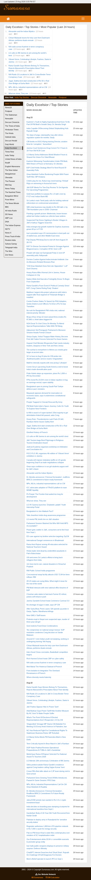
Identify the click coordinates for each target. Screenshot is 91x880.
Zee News (9, 255)
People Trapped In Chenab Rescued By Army (44, 402)
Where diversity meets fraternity (39, 677)
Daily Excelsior (11, 148)
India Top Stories (22, 97)
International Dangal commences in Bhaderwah (45, 540)
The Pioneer (10, 181)
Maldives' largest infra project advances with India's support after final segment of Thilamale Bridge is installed (47, 294)
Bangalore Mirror (11, 196)
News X (8, 233)
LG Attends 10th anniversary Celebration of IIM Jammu (48, 761)
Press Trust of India (12, 236)
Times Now (9, 152)
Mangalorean (10, 174)
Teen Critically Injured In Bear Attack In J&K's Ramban (48, 744)
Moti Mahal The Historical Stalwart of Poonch (44, 667)
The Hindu (9, 133)
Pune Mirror (9, 200)
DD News (9, 214)
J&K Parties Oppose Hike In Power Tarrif (42, 707)
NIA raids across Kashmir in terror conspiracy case (46, 663)
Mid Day (8, 185)
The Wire (8, 251)
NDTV (7, 229)
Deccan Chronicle (38, 97)
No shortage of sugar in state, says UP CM (43, 605)
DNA (7, 222)
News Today (10, 189)
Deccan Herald (11, 141)
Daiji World (9, 144)
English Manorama (12, 166)
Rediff (7, 163)
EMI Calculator (53, 877)
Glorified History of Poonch (37, 432)
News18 (8, 107)
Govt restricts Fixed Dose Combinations (42, 626)
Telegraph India (11, 247)
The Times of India (12, 126)
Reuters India (10, 240)
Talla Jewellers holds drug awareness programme (46, 515)
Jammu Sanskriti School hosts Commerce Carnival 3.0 (48, 601)
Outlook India (10, 137)
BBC (7, 207)
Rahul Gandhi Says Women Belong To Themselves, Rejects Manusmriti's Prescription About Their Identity (29, 68)
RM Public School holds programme (41, 571)
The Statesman (11, 115)
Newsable (52, 97)
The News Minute (12, 203)
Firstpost (62, 97)
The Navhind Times (13, 192)
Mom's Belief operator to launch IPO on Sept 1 (45, 859)
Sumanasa (38, 877)
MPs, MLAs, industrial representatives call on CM (28, 87)
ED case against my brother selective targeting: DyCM (48, 536)
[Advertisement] (59, 9)
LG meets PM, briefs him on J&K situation (43, 519)
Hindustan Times (11, 130)
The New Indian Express (11, 170)
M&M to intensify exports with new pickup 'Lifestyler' (47, 363)
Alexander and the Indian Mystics (22, 31)
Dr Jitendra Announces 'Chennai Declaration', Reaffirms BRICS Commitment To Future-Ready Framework (45, 793)
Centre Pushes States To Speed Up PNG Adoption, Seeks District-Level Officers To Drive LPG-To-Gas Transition (47, 303)
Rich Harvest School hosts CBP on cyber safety (45, 659)
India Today (9, 155)
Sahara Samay (11, 244)
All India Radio (11, 211)
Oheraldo (8, 177)
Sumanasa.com (17, 7)
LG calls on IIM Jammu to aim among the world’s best (47, 436)
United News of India (13, 159)
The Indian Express (12, 225)
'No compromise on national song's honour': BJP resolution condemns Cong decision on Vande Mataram (46, 632)
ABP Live (9, 218)
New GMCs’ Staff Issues (36, 615)
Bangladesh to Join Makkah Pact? (40, 511)
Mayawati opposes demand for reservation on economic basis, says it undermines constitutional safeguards (46, 395)
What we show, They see (18, 93)
